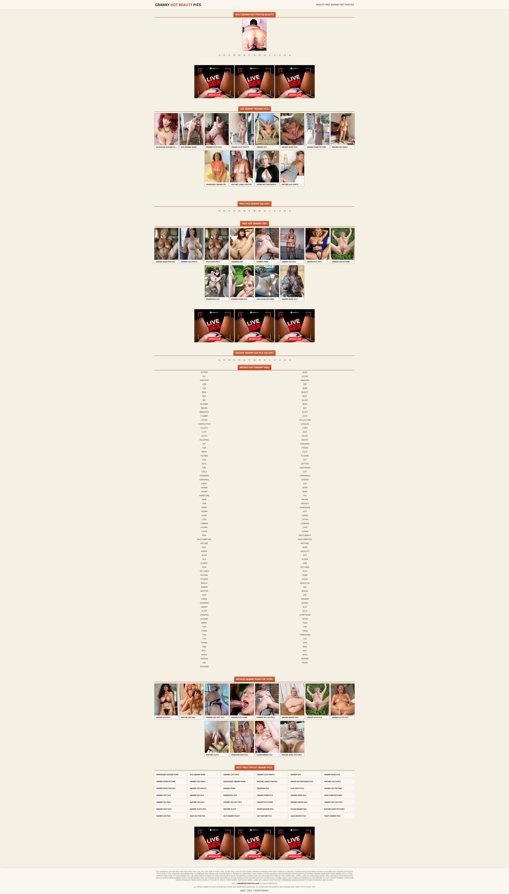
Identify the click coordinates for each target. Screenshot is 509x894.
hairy (305, 487)
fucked (204, 455)
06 (244, 55)
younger (204, 666)
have (204, 499)
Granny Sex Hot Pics (232, 802)
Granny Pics (178, 4)
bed (204, 396)
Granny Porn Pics (265, 795)
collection (305, 420)
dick (305, 431)
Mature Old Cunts (332, 781)
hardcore (204, 495)
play (305, 571)
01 (219, 55)
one (305, 563)
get (305, 459)
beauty (304, 392)
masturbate (305, 535)
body (304, 404)
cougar (305, 424)
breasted (204, 412)
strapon (204, 614)
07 (249, 55)
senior (204, 587)
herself (305, 503)
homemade (305, 507)
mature (204, 543)
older (305, 559)
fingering (305, 443)
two (204, 646)
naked (204, 551)
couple (204, 428)
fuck (304, 451)
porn (305, 575)
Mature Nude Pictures (334, 809)
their (204, 630)
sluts (204, 610)
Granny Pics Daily (197, 781)
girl (204, 467)
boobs (204, 408)
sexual (305, 591)
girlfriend (305, 467)
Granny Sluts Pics (198, 809)
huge (204, 515)
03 (229, 55)
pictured (304, 567)
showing (204, 603)
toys (305, 642)
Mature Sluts (229, 809)
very (305, 646)
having (305, 499)
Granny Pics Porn (265, 802)
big (204, 400)
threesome (304, 634)
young (305, 662)
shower (305, 599)
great (204, 483)
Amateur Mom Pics (265, 809)
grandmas (305, 475)
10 (265, 55)
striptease (305, 614)
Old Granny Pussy (231, 816)
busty (305, 412)
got (305, 471)
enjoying (204, 439)
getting (305, 463)
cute (204, 431)
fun (204, 459)
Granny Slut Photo (266, 774)
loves (204, 531)
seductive (305, 583)
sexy (204, 595)
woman (204, 658)
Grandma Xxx (263, 788)
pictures (204, 571)
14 (285, 55)
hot (305, 511)
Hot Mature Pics (264, 816)
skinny (204, 607)
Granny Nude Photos (165, 788)
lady (204, 519)
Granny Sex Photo (198, 788)
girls (204, 471)
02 (224, 55)
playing (204, 575)
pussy (305, 579)
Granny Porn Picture (165, 781)
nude (204, 555)
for (204, 447)
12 (275, 55)
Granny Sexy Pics (164, 809)
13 (280, 55)
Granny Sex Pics (197, 795)
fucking (305, 455)
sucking (204, 618)
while (204, 654)
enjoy (305, 435)
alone (305, 376)
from (204, 451)
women (304, 658)
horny (204, 511)
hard (304, 491)
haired (204, 487)
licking (204, 527)
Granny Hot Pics (163, 795)
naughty (305, 551)
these (305, 630)
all (204, 376)
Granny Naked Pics (299, 802)
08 (254, 55)
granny (305, 479)
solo (304, 610)
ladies (305, 515)
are (305, 384)
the (305, 626)
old (204, 559)
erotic (305, 439)
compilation (204, 424)
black (305, 400)
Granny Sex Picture (333, 788)
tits (204, 638)
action (204, 372)
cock (304, 416)
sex (304, 587)
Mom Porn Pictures (333, 795)
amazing (305, 380)
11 (269, 55)
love (305, 527)
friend (305, 447)
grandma (204, 475)
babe (305, 388)
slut (305, 607)
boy (305, 408)
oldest (204, 563)
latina (305, 519)
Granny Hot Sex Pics (333, 802)
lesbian (204, 523)
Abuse (242, 890)
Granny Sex (296, 774)
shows (305, 603)
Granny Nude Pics (332, 774)
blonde (204, 404)
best (305, 396)
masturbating (204, 539)
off (305, 555)
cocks (204, 420)
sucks (305, 618)
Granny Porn (229, 788)
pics (204, 567)
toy (305, 638)
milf (204, 547)
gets (204, 463)
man (204, 535)
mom (305, 547)
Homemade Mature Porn (167, 774)
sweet (204, 622)
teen (305, 622)
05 (239, 55)
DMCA (249, 890)
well (204, 650)
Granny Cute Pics (231, 774)
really (204, 583)
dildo (204, 435)
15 (290, 55)
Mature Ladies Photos (267, 781)
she (305, 595)
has (305, 495)
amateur (204, 380)
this (204, 634)
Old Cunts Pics (297, 788)
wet (305, 650)
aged (304, 372)
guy (305, 483)
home (204, 507)
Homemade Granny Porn (234, 781)
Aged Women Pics (298, 816)
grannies (204, 479)
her (204, 503)
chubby (204, 416)
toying (204, 642)
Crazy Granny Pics (332, 816)
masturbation (305, 539)
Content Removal (261, 890)
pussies (204, 579)
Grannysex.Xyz (230, 795)
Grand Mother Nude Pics (302, 781)
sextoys (204, 591)
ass (204, 388)
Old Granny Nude (197, 774)
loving (305, 531)
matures (305, 543)
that (204, 626)
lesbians (305, 523)
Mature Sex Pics (197, 802)
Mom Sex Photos (197, 816)
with (304, 654)
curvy (305, 428)
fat (204, 443)
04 (234, 55)
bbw (204, 392)
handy (204, 491)
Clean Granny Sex (298, 809)
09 (259, 55)
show (204, 599)
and (204, 384)
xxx (204, 662)
